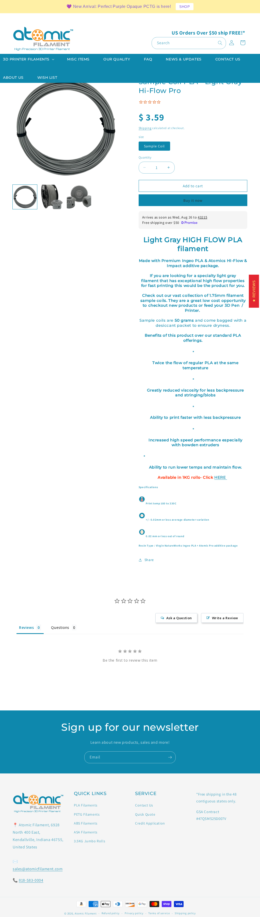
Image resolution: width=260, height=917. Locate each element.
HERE (220, 477)
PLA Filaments (86, 805)
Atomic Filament (86, 913)
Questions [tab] (60, 627)
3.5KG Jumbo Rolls (89, 841)
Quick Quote (145, 814)
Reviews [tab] (26, 627)
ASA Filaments (86, 832)
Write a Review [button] (225, 618)
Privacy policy (134, 913)
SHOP (184, 7)
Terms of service (159, 913)
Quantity (145, 157)
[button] (28, 59)
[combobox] (189, 43)
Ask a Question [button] (179, 618)
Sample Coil (154, 146)
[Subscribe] (169, 757)
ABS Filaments (86, 823)
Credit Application (150, 823)
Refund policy (111, 913)
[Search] (220, 43)
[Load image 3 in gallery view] (79, 197)
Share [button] (149, 559)
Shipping (145, 128)
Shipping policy (185, 913)
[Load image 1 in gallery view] (25, 197)
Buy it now (193, 200)
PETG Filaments (87, 814)
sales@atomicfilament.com (37, 869)
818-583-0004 (31, 880)
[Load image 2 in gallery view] (52, 197)
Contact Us (144, 805)
